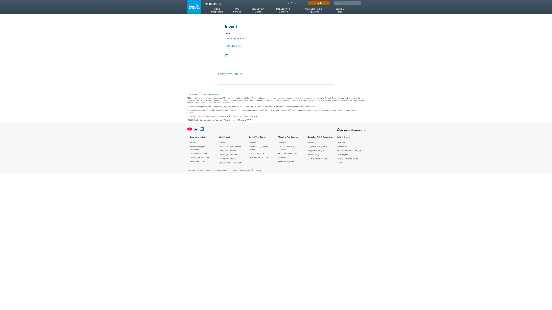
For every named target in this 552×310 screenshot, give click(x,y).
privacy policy (214, 94)
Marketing (282, 157)
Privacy (258, 170)
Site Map (191, 170)
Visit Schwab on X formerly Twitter (195, 129)
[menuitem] (347, 2)
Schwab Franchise (220, 170)
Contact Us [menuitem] (295, 3)
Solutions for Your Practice (230, 147)
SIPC (247, 120)
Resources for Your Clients (259, 157)
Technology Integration (287, 153)
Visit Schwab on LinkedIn (202, 129)
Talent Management (286, 161)
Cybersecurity (313, 155)
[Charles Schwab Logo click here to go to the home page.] (193, 7)
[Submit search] (358, 3)
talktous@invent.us (235, 38)
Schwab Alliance (204, 170)
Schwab (233, 170)
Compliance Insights (315, 151)
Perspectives (342, 147)
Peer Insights (342, 155)
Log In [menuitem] (319, 3)
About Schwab (245, 170)
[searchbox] (347, 3)
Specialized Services (227, 151)
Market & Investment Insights (349, 151)
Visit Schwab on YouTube (189, 129)
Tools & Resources (197, 161)
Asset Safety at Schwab (317, 159)
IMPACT (340, 163)
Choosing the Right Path (199, 157)
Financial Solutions (256, 153)
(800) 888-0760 (233, 45)
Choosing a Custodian (228, 155)
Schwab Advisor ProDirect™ (230, 163)
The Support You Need (198, 153)
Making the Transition (228, 159)
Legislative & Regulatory (317, 147)
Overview (193, 143)
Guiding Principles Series (347, 159)
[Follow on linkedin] (227, 56)
